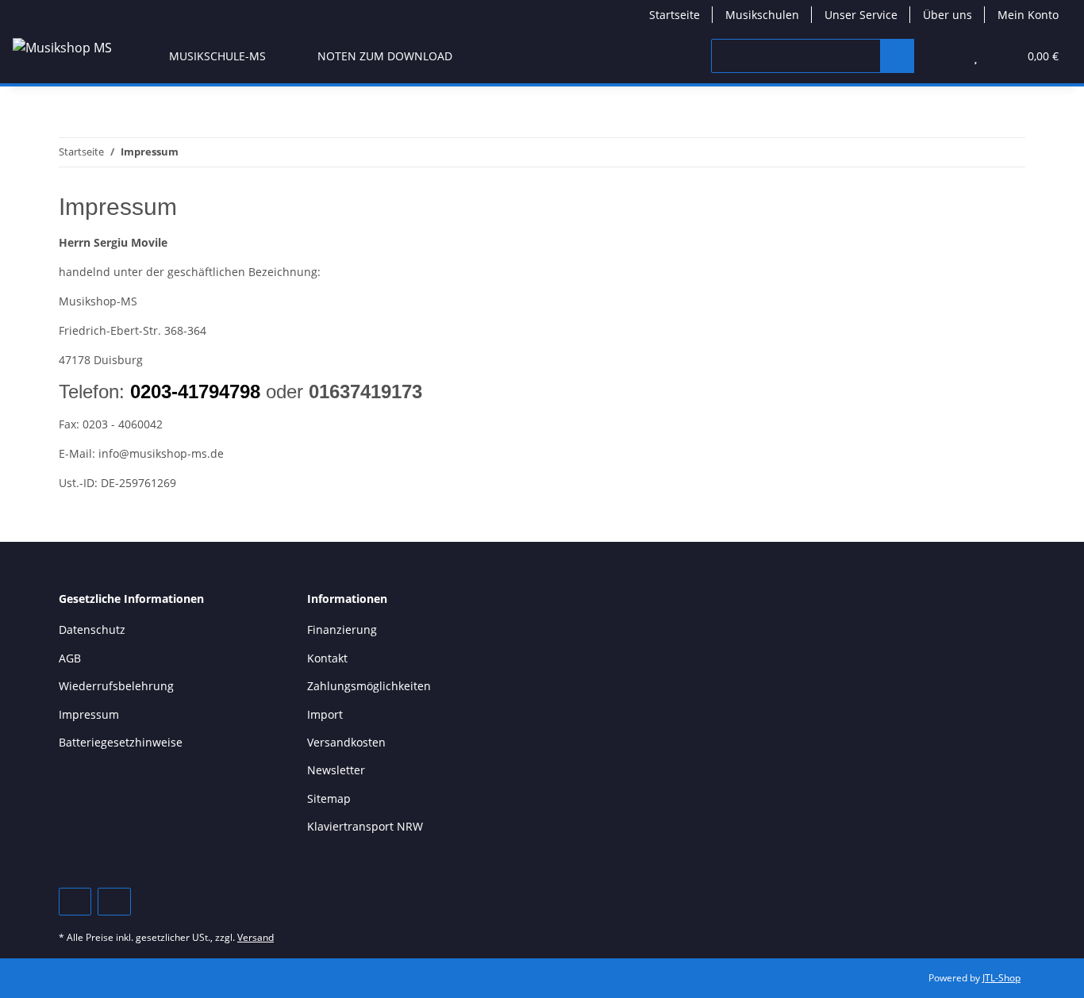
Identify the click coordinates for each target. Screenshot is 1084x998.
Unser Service (861, 14)
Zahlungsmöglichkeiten (369, 685)
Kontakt (327, 658)
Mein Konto (1028, 14)
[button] (944, 56)
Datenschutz (92, 629)
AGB (70, 658)
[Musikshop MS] (62, 47)
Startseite (674, 14)
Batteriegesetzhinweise (121, 742)
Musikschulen (762, 14)
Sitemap (329, 798)
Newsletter (336, 769)
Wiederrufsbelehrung (116, 685)
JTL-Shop (1001, 978)
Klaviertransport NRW (365, 826)
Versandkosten (346, 742)
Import (325, 714)
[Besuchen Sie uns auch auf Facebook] (75, 901)
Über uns (947, 14)
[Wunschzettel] (975, 56)
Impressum (89, 714)
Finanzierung (342, 629)
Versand (255, 937)
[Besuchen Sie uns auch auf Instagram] (114, 901)
